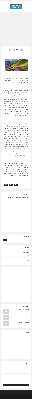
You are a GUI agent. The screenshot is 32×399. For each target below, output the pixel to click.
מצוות (28, 260)
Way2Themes (16, 397)
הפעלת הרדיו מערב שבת (24, 322)
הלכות (28, 250)
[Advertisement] (16, 28)
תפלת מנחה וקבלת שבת (24, 316)
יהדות (28, 255)
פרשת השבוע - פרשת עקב (23, 309)
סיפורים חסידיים (26, 252)
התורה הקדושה (26, 257)
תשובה (27, 263)
